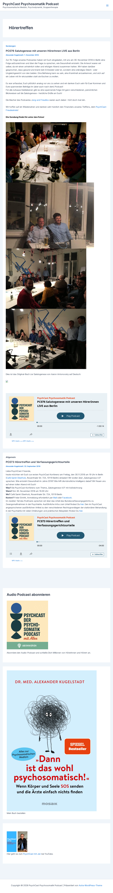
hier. (82, 504)
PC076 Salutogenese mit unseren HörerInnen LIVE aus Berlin (43, 50)
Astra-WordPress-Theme (90, 885)
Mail (55, 497)
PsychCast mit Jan (32, 854)
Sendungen (11, 46)
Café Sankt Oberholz (16, 478)
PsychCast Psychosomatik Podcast (31, 4)
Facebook (67, 497)
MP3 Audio (17, 441)
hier (80, 511)
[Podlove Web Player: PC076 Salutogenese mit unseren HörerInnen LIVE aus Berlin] (56, 415)
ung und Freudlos (40, 100)
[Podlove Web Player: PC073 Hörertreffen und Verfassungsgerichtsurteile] (56, 535)
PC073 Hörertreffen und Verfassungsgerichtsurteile (38, 461)
